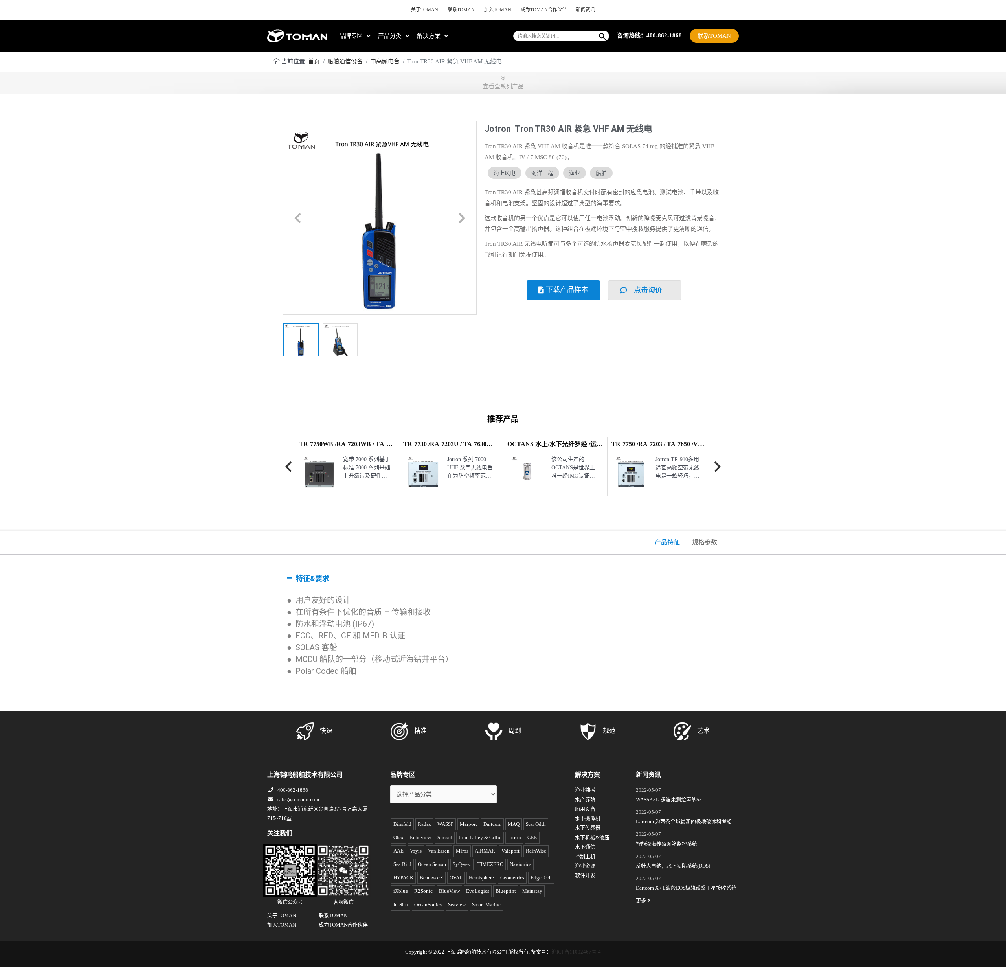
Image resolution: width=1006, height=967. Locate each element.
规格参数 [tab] (704, 542)
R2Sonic (423, 891)
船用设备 (585, 809)
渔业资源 (585, 866)
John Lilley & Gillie (480, 837)
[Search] (603, 36)
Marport (468, 824)
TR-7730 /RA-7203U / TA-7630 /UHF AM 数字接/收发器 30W (444, 447)
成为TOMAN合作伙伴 (544, 10)
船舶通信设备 (345, 61)
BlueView (449, 891)
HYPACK (403, 878)
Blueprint (506, 891)
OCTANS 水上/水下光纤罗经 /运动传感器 (555, 447)
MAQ (514, 824)
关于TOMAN (424, 10)
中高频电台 (385, 61)
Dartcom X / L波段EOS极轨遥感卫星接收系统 (686, 888)
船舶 (601, 173)
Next (717, 466)
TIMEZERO (490, 864)
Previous (288, 466)
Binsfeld (402, 824)
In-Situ (400, 905)
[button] (297, 218)
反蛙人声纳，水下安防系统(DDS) (673, 866)
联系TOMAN (461, 10)
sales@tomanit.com (298, 799)
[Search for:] (555, 36)
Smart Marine (486, 905)
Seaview (457, 905)
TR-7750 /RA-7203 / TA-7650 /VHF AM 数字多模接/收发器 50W (658, 447)
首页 (314, 61)
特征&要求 (312, 578)
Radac (424, 824)
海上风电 (505, 173)
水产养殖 (585, 799)
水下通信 (585, 847)
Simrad (444, 837)
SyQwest (462, 864)
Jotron (514, 837)
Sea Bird (402, 864)
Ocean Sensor (432, 864)
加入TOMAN (497, 10)
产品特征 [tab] (667, 542)
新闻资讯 (585, 10)
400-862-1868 (292, 790)
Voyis (416, 851)
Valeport (510, 851)
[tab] (503, 578)
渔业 (574, 173)
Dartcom (492, 824)
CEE (532, 837)
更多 (641, 900)
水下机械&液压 (592, 837)
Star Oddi (536, 824)
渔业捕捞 (585, 790)
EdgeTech (541, 878)
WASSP (445, 824)
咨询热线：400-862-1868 (649, 35)
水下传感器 (587, 828)
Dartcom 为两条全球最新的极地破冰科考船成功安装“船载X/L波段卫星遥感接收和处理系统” (686, 822)
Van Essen (439, 851)
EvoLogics (477, 891)
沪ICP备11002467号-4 (576, 952)
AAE (398, 851)
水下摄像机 (587, 818)
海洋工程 (542, 173)
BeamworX (431, 878)
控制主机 (585, 856)
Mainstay (532, 891)
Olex (398, 837)
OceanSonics (428, 905)
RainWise (536, 851)
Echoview (420, 837)
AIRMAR (485, 851)
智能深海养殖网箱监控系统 (666, 844)
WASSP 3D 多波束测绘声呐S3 (669, 799)
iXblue (400, 891)
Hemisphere (481, 878)
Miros (462, 851)
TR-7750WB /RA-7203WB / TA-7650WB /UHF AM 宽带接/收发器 (345, 447)
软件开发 (585, 875)
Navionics (520, 864)
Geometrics (512, 878)
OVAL (456, 878)
